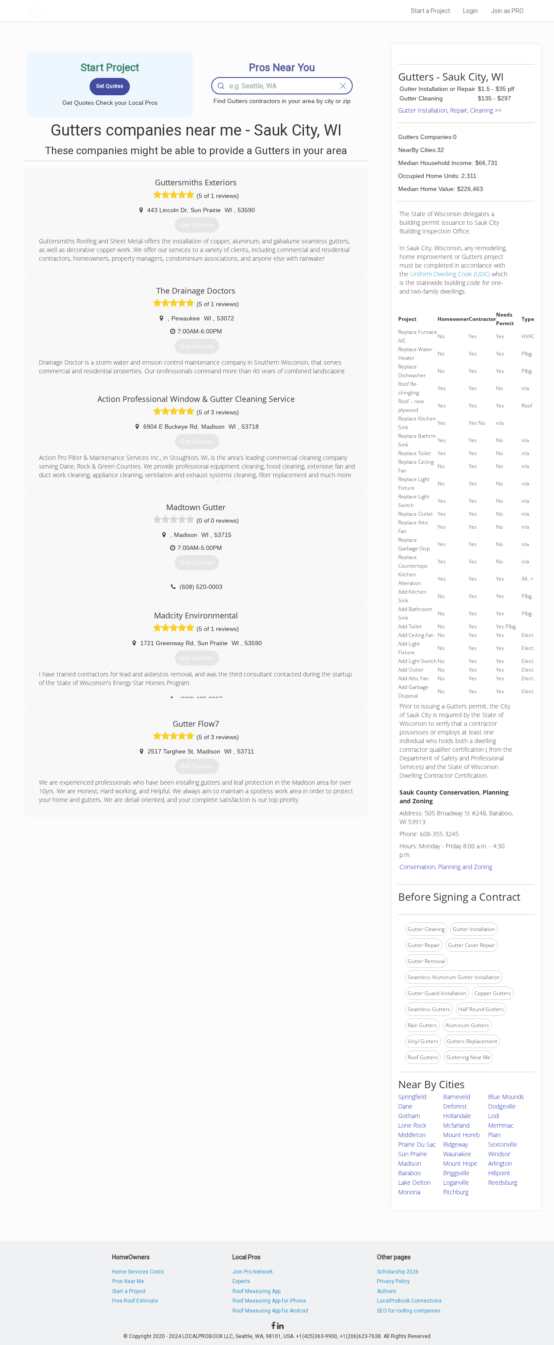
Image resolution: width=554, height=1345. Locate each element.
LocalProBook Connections (409, 1301)
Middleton (411, 1135)
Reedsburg (502, 1182)
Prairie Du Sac (417, 1144)
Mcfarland (456, 1125)
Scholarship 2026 (398, 1272)
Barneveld (456, 1097)
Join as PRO (507, 10)
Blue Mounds (506, 1097)
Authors (386, 1291)
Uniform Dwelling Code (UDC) (450, 274)
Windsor (499, 1154)
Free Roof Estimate (135, 1301)
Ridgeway (455, 1144)
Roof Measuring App (256, 1291)
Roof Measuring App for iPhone (269, 1301)
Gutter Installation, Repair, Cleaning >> (450, 110)
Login (470, 10)
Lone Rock (412, 1125)
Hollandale (457, 1116)
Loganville (456, 1182)
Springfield (412, 1097)
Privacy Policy (393, 1281)
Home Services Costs (138, 1272)
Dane (405, 1106)
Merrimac (501, 1125)
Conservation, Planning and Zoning (445, 867)
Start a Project (430, 10)
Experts (241, 1281)
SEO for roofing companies (409, 1311)
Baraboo (409, 1173)
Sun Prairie (412, 1154)
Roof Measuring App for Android (270, 1311)
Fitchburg (455, 1192)
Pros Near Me (128, 1281)
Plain (494, 1135)
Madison (409, 1163)
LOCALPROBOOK (78, 10)
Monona (409, 1192)
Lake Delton (414, 1182)
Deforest (455, 1106)
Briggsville (456, 1173)
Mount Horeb (461, 1135)
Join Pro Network (252, 1272)
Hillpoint (499, 1173)
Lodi (493, 1116)
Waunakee (457, 1154)
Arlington (500, 1163)
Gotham (409, 1116)
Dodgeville (502, 1106)
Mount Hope (460, 1163)
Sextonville (502, 1144)
